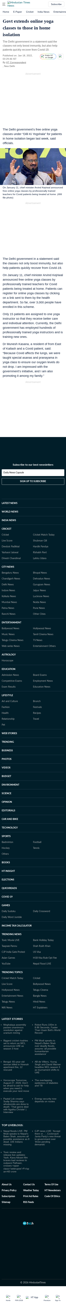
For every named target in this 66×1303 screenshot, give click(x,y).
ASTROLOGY (9, 655)
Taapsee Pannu (9, 946)
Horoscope (7, 660)
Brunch (37, 701)
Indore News (8, 590)
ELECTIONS (8, 880)
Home (6, 11)
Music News (8, 634)
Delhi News (8, 584)
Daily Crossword (41, 911)
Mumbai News (9, 602)
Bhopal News (40, 573)
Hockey (6, 848)
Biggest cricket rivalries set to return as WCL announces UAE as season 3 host (15, 1044)
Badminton (7, 842)
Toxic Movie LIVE (10, 940)
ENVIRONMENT (10, 785)
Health (5, 713)
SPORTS (6, 836)
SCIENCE (6, 793)
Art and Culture (10, 701)
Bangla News (40, 996)
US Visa (37, 952)
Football (37, 842)
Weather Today (31, 1190)
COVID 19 (7, 897)
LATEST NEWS (9, 503)
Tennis (36, 848)
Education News (41, 687)
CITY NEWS (8, 567)
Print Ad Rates (30, 1196)
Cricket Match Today (43, 535)
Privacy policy (9, 1190)
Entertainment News (12, 996)
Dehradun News (41, 579)
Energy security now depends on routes (45, 1100)
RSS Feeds (28, 1202)
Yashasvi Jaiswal (10, 552)
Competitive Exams (12, 681)
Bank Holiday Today (43, 940)
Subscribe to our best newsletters (33, 464)
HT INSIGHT (8, 871)
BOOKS (6, 862)
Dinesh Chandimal (11, 558)
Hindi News (39, 1002)
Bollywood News (10, 628)
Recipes (37, 713)
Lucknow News (41, 596)
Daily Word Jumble (12, 917)
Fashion (6, 707)
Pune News (39, 608)
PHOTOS (7, 759)
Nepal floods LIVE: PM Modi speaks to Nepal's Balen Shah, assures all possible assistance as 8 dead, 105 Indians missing (16, 1138)
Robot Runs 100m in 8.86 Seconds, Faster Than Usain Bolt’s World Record (47, 1028)
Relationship (8, 719)
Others (5, 854)
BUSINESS (7, 750)
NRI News (7, 1008)
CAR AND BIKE (10, 819)
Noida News (39, 602)
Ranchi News (8, 614)
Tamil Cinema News (43, 634)
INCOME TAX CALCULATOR (17, 926)
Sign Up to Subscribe (33, 481)
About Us (7, 1184)
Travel (36, 719)
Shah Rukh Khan (41, 946)
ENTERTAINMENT (11, 622)
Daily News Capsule (13, 472)
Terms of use (51, 1184)
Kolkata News (9, 596)
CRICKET (6, 529)
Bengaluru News (10, 573)
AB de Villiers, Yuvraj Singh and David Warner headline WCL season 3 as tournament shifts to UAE (48, 1067)
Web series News (11, 646)
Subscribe (56, 4)
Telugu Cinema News (12, 640)
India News (43, 11)
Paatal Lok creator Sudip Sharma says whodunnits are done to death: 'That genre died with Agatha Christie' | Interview (16, 1105)
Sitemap (6, 1202)
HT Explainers (40, 1008)
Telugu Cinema (40, 990)
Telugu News (8, 1002)
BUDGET (6, 776)
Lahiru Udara (39, 558)
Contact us (29, 1184)
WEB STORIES (9, 733)
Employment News (43, 681)
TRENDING (8, 742)
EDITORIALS (8, 810)
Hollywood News (42, 628)
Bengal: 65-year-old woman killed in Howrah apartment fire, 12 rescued (16, 1065)
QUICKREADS (9, 888)
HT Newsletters (53, 1190)
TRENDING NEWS (11, 934)
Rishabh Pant (40, 552)
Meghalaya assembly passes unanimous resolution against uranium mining (14, 1028)
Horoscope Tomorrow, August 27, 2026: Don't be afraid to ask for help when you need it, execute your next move (16, 1085)
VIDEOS (6, 768)
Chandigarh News (11, 579)
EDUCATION (8, 669)
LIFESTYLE (7, 695)
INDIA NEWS (9, 520)
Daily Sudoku (9, 911)
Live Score (7, 541)
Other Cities (39, 614)
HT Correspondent (16, 62)
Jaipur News (39, 590)
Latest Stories (12, 1019)
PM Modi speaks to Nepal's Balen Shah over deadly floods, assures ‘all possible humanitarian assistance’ (45, 1047)
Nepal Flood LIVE (42, 964)
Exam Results (9, 687)
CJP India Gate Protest (13, 952)
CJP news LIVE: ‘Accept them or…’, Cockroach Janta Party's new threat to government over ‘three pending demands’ (48, 1138)
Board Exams (40, 675)
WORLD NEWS (10, 512)
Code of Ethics (52, 1196)
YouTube (6, 964)
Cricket (30, 11)
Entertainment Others (44, 646)
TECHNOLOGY (10, 828)
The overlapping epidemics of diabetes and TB (46, 1083)
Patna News (8, 608)
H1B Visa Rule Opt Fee (45, 958)
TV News (37, 640)
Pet (3, 725)
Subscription (8, 1196)
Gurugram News (41, 584)
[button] (4, 4)
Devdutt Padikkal (10, 546)
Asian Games (8, 958)
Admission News (10, 675)
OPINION (7, 802)
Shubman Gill (40, 541)
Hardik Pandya (40, 546)
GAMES (6, 905)
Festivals (37, 707)
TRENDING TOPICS (12, 972)
